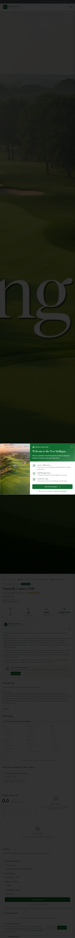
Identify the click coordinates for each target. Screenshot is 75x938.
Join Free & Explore (50, 487)
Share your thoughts (60, 491)
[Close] (72, 446)
